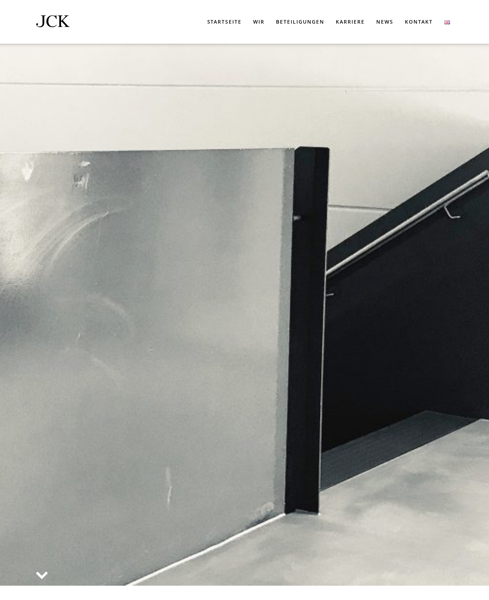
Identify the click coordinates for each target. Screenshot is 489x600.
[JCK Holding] (52, 23)
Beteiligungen (300, 21)
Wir (259, 21)
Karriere (350, 21)
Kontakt (419, 21)
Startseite (224, 21)
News (384, 21)
